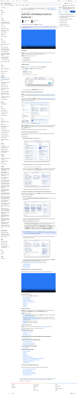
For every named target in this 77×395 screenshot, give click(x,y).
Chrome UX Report (24, 133)
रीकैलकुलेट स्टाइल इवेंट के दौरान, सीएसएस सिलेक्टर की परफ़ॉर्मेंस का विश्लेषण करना (33, 358)
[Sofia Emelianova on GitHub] (34, 22)
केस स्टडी (34, 387)
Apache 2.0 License (51, 378)
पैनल (16, 5)
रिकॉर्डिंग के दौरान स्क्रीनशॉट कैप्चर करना (28, 300)
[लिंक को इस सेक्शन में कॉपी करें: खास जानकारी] (27, 50)
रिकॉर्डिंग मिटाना (25, 306)
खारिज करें (66, 11)
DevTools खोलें (25, 70)
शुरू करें (73, 11)
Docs (2, 3)
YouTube (56, 387)
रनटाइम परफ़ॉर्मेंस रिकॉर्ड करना (26, 297)
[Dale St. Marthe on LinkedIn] (25, 22)
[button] (5, 14)
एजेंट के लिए (26, 5)
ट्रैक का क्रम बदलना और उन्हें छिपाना (27, 341)
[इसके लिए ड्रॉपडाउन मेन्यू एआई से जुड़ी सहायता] (14, 5)
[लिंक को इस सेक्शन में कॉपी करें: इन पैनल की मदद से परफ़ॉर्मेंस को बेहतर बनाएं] (39, 365)
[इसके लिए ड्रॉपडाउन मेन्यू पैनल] (18, 5)
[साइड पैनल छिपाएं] (9, 393)
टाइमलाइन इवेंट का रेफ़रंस (26, 362)
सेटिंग (20, 5)
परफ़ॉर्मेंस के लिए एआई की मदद (26, 27)
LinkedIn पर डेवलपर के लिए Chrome (59, 388)
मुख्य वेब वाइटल (27, 100)
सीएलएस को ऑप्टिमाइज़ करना (26, 267)
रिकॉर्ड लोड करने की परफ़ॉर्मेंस (26, 299)
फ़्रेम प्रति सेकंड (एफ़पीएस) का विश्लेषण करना (28, 361)
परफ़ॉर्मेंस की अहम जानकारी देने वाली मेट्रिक (34, 262)
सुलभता (23, 5)
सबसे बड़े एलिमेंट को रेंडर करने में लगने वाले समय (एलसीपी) (40, 94)
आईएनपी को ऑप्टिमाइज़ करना (26, 265)
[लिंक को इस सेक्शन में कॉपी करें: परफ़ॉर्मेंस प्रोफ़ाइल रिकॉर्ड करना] (31, 294)
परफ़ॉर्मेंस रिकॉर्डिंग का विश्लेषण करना (44, 326)
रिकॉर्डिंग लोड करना (25, 304)
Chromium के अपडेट (35, 386)
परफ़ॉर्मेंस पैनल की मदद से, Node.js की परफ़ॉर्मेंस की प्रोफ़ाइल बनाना (31, 359)
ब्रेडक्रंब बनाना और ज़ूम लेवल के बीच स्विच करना (28, 344)
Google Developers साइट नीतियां (31, 379)
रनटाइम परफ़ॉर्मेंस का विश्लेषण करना (44, 62)
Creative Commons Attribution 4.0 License (38, 378)
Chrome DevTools (7, 3)
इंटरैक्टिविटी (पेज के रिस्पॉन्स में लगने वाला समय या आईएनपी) (47, 98)
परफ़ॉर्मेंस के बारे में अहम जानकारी (27, 338)
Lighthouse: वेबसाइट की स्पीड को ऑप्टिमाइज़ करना (29, 369)
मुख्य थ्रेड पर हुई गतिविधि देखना (26, 351)
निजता (14, 393)
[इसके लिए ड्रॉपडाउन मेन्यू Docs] (15, 0)
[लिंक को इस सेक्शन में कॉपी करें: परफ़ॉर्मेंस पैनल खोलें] (30, 64)
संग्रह (33, 388)
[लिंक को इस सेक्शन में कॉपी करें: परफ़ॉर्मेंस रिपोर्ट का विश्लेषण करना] (32, 325)
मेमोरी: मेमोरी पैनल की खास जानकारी (27, 370)
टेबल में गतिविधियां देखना (26, 347)
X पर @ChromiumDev (58, 386)
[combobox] (61, 1)
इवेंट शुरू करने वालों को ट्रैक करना (27, 334)
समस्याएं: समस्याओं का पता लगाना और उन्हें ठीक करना (29, 373)
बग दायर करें (13, 386)
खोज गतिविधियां (25, 333)
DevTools (2, 5)
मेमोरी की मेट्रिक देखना (25, 355)
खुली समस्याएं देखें (13, 387)
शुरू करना (6, 5)
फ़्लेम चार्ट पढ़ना (25, 352)
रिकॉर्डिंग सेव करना (25, 303)
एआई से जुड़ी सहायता (11, 5)
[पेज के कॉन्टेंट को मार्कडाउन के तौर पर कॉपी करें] (32, 17)
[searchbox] (5, 7)
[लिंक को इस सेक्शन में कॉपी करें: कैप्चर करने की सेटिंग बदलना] (31, 308)
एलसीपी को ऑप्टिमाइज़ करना (26, 264)
